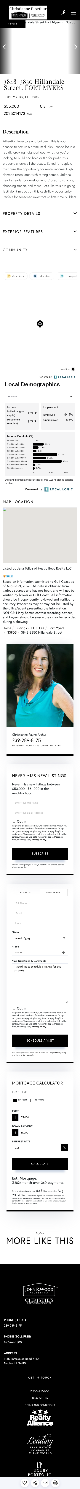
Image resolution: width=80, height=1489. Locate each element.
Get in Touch (40, 1378)
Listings (21, 628)
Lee (41, 628)
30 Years (22, 1099)
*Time (15, 946)
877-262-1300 (13, 1342)
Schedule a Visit (53, 892)
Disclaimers (40, 1398)
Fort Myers (56, 628)
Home (7, 628)
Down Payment (22, 1126)
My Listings (18, 745)
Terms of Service (22, 1055)
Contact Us (25, 892)
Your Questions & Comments (29, 961)
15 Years (39, 1099)
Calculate (40, 1164)
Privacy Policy (39, 839)
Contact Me (47, 745)
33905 (12, 632)
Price (15, 1111)
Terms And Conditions (40, 1405)
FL (33, 628)
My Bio (58, 745)
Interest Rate (21, 1141)
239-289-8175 (63, 12)
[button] (6, 47)
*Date (15, 932)
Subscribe (40, 853)
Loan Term (20, 1092)
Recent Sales (32, 745)
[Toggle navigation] (73, 12)
